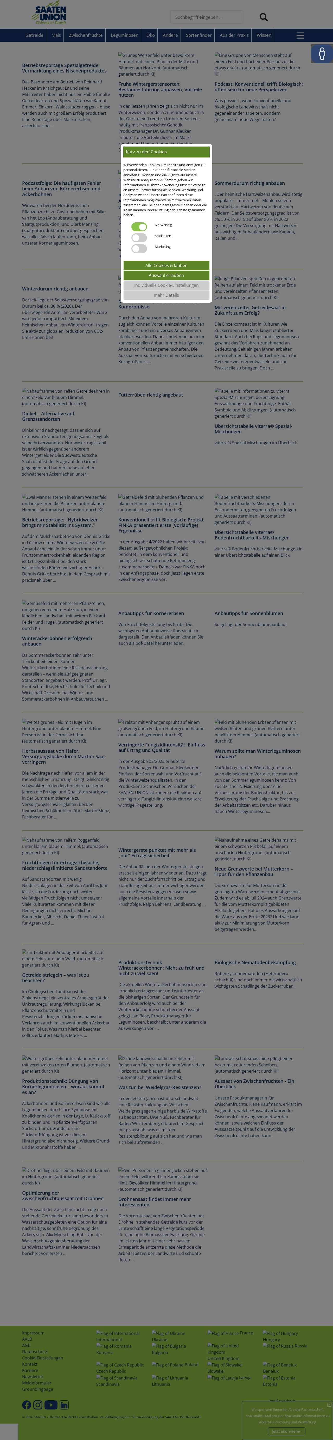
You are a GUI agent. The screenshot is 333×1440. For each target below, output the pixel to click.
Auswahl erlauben (166, 275)
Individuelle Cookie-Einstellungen (166, 285)
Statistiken (163, 236)
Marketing (163, 247)
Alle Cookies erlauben (166, 266)
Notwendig (163, 225)
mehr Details (166, 295)
